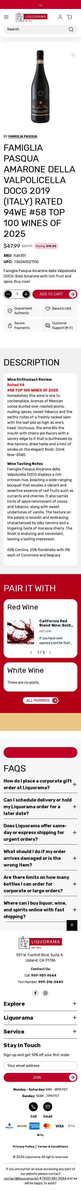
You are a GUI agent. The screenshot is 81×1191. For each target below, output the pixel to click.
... (40, 4)
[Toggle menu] (6, 17)
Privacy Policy (24, 1146)
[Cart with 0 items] (72, 17)
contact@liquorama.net (21, 1178)
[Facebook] (35, 993)
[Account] (60, 17)
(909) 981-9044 (54, 1178)
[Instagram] (45, 993)
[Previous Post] (31, 652)
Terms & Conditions (52, 1146)
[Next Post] (50, 652)
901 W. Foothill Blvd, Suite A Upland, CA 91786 (40, 957)
